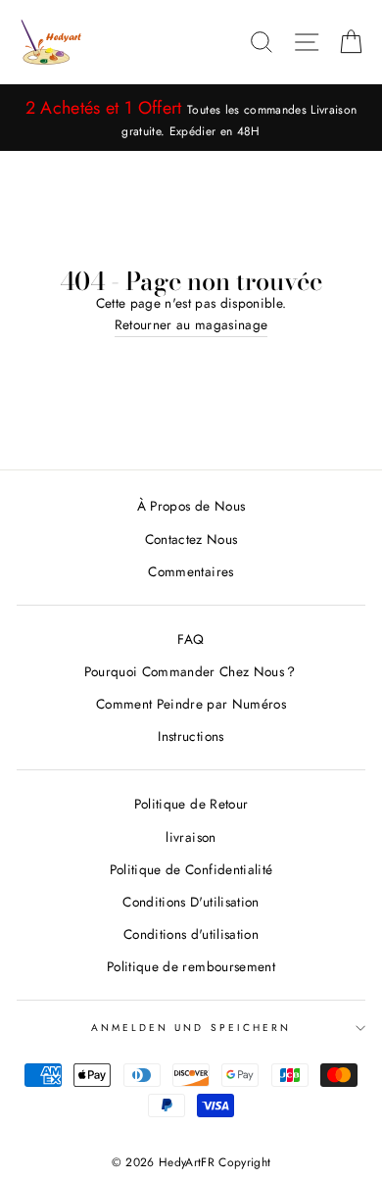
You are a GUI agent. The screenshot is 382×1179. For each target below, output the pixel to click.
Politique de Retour (191, 803)
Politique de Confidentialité (191, 869)
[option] (191, 117)
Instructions (190, 736)
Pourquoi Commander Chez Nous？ (191, 671)
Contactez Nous (191, 539)
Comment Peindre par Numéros (191, 703)
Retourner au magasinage (191, 324)
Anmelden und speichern (191, 1027)
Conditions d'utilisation (191, 934)
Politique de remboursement (191, 966)
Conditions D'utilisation (190, 901)
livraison (190, 837)
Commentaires (190, 571)
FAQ (190, 639)
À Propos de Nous (191, 506)
